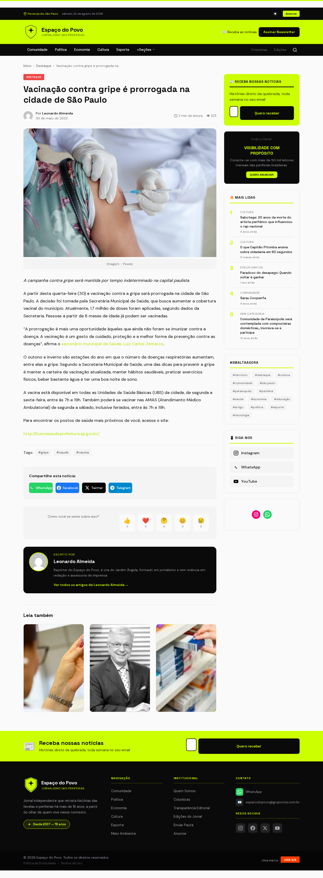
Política (61, 50)
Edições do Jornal (188, 816)
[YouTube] (277, 828)
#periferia (266, 391)
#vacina (82, 452)
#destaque (262, 375)
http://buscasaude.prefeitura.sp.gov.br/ (61, 434)
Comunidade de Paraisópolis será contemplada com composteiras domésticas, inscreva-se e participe (266, 326)
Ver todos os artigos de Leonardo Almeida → (91, 585)
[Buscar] (295, 50)
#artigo (238, 407)
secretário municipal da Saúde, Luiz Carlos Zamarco (112, 344)
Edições (280, 50)
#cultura (284, 375)
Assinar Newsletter (279, 32)
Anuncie (291, 14)
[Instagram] (240, 828)
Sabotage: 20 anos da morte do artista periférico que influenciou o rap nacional (266, 222)
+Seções (144, 50)
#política (257, 407)
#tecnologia (241, 415)
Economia (82, 50)
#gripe (43, 452)
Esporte (123, 50)
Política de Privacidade (39, 863)
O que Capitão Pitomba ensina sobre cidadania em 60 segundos (266, 249)
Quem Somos (185, 791)
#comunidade (242, 383)
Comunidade (37, 50)
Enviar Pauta (183, 825)
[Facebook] (253, 828)
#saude (62, 452)
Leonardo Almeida (57, 113)
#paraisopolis (242, 391)
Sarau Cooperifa (253, 298)
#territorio (240, 375)
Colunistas (259, 50)
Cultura (103, 50)
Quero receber (267, 113)
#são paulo (267, 383)
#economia (258, 399)
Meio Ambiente (123, 833)
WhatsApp (254, 792)
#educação (282, 399)
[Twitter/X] (265, 828)
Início (27, 66)
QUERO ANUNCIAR (262, 175)
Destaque (43, 66)
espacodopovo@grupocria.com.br (269, 802)
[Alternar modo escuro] (275, 13)
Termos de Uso (71, 863)
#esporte (277, 407)
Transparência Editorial (192, 808)
